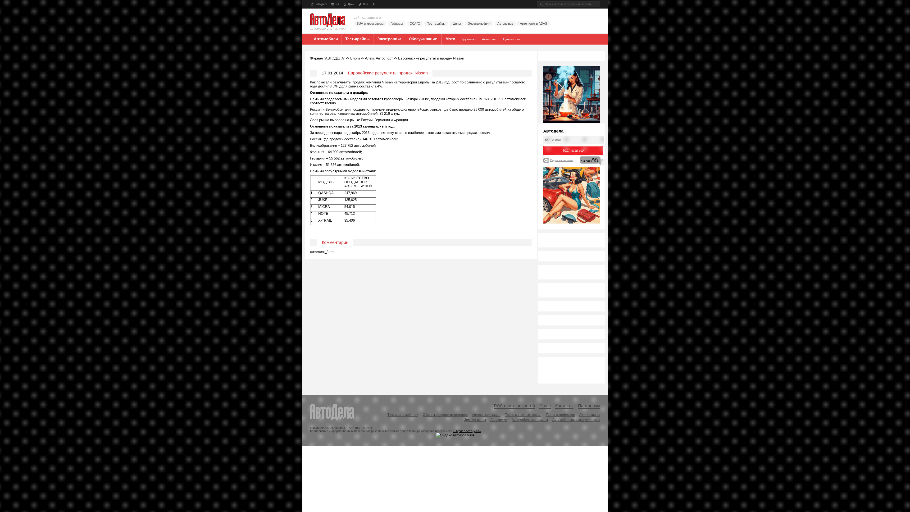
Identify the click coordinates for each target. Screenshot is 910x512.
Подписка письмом (561, 160)
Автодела (553, 131)
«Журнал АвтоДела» (467, 431)
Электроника (389, 39)
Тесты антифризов (560, 414)
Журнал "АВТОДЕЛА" (327, 58)
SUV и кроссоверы (370, 23)
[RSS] (374, 4)
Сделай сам (511, 39)
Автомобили (326, 39)
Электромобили (479, 23)
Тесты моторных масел (523, 414)
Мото (450, 39)
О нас (545, 405)
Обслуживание (423, 39)
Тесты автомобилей (402, 414)
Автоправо (489, 39)
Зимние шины (475, 419)
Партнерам (589, 405)
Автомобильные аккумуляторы (576, 419)
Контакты (564, 405)
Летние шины (589, 414)
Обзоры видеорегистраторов (445, 414)
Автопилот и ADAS (533, 23)
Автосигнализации (486, 414)
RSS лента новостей (514, 405)
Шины (456, 23)
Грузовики (469, 39)
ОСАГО (415, 23)
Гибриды (397, 23)
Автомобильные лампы (530, 419)
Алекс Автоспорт (379, 58)
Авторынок (505, 23)
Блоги (355, 58)
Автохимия (498, 419)
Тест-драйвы (436, 23)
